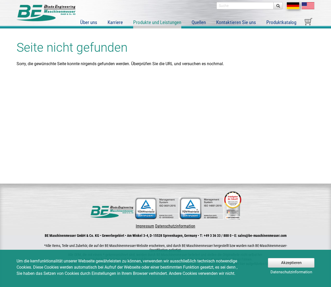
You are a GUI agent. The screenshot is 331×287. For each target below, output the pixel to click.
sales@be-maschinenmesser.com (262, 235)
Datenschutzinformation (175, 226)
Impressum (145, 226)
